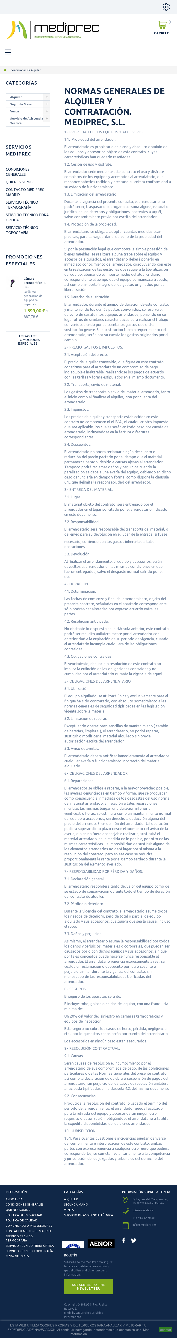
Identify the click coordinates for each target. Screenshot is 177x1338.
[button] (88, 1286)
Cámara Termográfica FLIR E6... (36, 282)
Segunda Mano (21, 104)
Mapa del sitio (17, 1256)
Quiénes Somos (20, 182)
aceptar (165, 1330)
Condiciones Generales (25, 1204)
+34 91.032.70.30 (144, 1217)
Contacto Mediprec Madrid (28, 1230)
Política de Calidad (22, 1220)
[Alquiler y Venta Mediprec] (53, 30)
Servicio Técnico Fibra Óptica (30, 1245)
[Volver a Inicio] (4, 70)
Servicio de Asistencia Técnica (26, 121)
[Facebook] (124, 1240)
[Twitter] (133, 1240)
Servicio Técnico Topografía (29, 1251)
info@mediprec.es (144, 1224)
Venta (14, 111)
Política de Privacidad (24, 1215)
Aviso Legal (15, 1199)
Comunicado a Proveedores (29, 1225)
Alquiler (16, 97)
